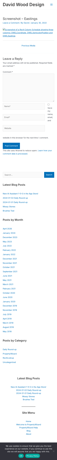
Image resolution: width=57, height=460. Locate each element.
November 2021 (10, 263)
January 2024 (9, 233)
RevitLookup (8, 358)
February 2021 (9, 289)
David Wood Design (23, 4)
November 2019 (10, 310)
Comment (8, 72)
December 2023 (10, 237)
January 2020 (9, 301)
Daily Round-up (9, 349)
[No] (53, 451)
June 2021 (7, 276)
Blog (28, 431)
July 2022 (7, 246)
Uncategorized (9, 362)
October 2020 (9, 293)
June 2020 (7, 297)
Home (28, 421)
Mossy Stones (9, 206)
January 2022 (9, 254)
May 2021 (7, 280)
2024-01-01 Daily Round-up (15, 202)
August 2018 (8, 327)
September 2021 (10, 271)
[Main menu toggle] (51, 5)
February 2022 (9, 250)
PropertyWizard (10, 354)
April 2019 (7, 319)
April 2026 (7, 229)
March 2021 (8, 284)
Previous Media (28, 46)
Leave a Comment (11, 23)
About (28, 434)
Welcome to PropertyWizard (28, 424)
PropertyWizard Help (28, 427)
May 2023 (7, 242)
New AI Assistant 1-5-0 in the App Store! (20, 194)
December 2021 (10, 259)
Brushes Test (8, 211)
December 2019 (10, 306)
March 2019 (8, 323)
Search (49, 175)
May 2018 (7, 331)
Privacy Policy (33, 456)
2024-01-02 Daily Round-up (15, 198)
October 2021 (9, 267)
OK (21, 456)
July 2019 (7, 314)
